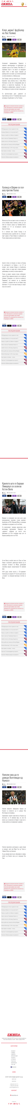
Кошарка (13, 1054)
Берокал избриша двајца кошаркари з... (10, 157)
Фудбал (13, 1051)
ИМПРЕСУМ (14, 1079)
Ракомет (13, 1052)
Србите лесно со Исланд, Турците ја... (9, 141)
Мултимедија (14, 1062)
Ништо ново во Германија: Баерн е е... (10, 138)
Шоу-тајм (13, 1064)
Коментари (13, 1061)
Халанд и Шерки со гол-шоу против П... (10, 132)
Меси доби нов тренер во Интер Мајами (10, 144)
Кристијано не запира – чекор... (8, 151)
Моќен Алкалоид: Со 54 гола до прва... (10, 147)
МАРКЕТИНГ (14, 1081)
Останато (13, 1059)
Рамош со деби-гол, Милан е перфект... (10, 135)
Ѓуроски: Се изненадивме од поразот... (10, 154)
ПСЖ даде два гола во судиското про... (10, 129)
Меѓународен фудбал (14, 1056)
